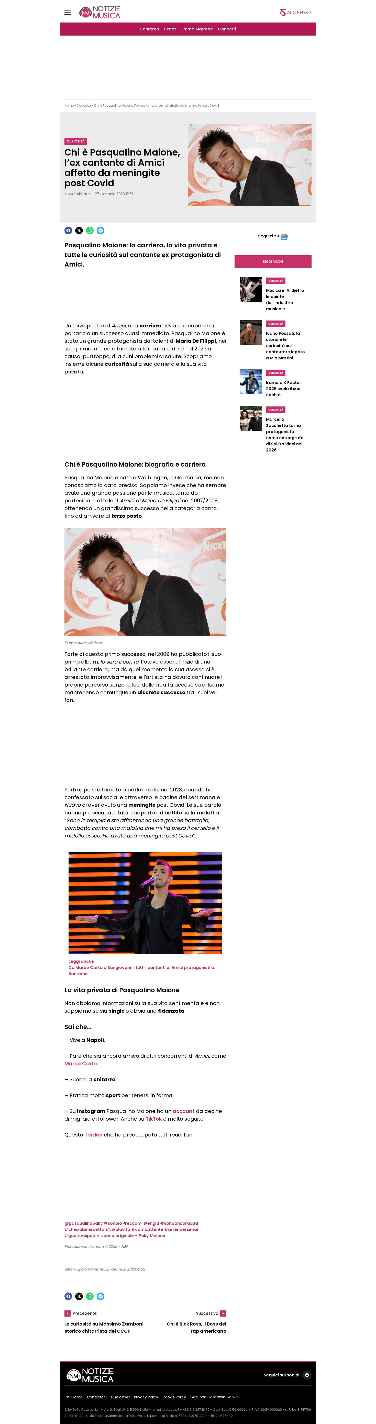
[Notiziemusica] (100, 12)
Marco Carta (81, 1063)
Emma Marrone (197, 29)
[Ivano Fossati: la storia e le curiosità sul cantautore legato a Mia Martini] (251, 341)
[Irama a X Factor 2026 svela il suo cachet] (251, 384)
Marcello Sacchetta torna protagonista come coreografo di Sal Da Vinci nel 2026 (285, 434)
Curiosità (84, 105)
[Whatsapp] (90, 230)
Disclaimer (120, 1397)
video (95, 1134)
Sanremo (149, 29)
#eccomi (132, 1223)
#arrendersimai (181, 1229)
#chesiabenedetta (84, 1229)
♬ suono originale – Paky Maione (130, 1236)
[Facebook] (68, 230)
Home (69, 105)
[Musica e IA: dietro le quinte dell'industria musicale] (251, 295)
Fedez (170, 29)
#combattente (147, 1229)
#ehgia (151, 1223)
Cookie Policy (174, 1397)
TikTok (154, 1118)
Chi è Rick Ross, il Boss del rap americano (196, 1327)
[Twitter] (79, 230)
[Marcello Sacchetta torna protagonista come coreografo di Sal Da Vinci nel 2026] (251, 430)
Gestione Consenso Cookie (214, 1397)
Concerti (227, 29)
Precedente (85, 1313)
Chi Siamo (73, 1397)
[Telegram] (100, 230)
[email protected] (165, 1409)
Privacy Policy (146, 1397)
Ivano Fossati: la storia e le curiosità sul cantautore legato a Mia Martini (285, 345)
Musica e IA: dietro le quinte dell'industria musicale (285, 300)
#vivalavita (117, 1229)
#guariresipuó (79, 1236)
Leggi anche (273, 261)
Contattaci (97, 1397)
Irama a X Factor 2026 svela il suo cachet (283, 389)
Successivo (207, 1313)
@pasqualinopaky (83, 1223)
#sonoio (113, 1223)
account (184, 1111)
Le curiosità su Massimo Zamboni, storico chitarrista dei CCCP (104, 1327)
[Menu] (70, 12)
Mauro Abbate (77, 193)
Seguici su (268, 236)
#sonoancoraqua (179, 1223)
